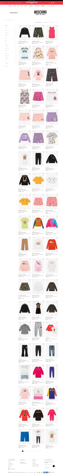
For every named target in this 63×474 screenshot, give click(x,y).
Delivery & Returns (10, 464)
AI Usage (34, 472)
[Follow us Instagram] (10, 472)
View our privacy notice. (47, 467)
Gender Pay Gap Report (35, 464)
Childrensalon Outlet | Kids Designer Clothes (31, 3)
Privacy (31, 472)
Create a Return (10, 463)
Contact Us (22, 459)
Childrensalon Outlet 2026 (18, 472)
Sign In (2, 2)
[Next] (40, 451)
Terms (28, 472)
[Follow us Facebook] (8, 472)
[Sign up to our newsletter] (54, 466)
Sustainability (34, 463)
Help (8, 467)
